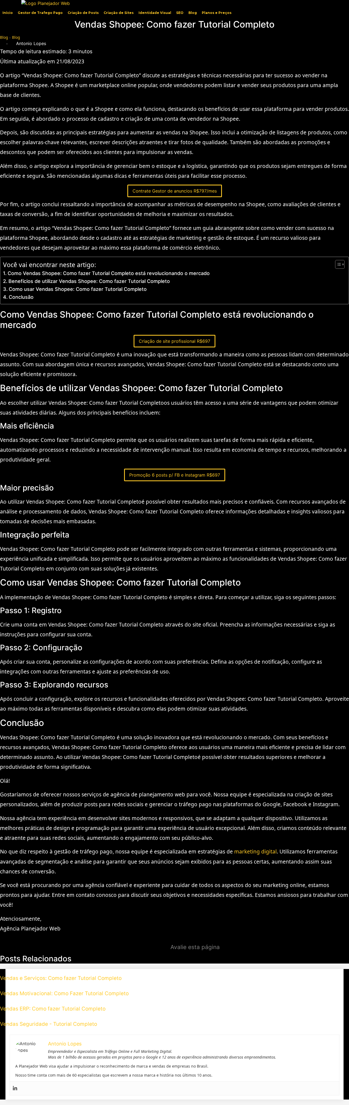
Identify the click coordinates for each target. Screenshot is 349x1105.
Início (7, 13)
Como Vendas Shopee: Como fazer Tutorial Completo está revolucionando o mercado (109, 273)
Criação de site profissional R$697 (174, 341)
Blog (192, 13)
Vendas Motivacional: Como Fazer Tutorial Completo (64, 993)
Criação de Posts (83, 13)
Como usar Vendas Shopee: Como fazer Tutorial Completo (78, 289)
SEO (179, 13)
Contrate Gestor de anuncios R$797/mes (175, 191)
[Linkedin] (15, 1088)
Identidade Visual (155, 13)
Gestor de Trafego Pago (40, 13)
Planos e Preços (216, 13)
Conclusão (21, 297)
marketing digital (255, 851)
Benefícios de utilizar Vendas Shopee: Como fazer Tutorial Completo (89, 281)
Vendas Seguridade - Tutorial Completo (48, 1024)
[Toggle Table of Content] (337, 264)
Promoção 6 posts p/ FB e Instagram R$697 (174, 475)
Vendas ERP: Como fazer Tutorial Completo (53, 1009)
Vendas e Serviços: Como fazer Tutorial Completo (61, 978)
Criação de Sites (119, 13)
